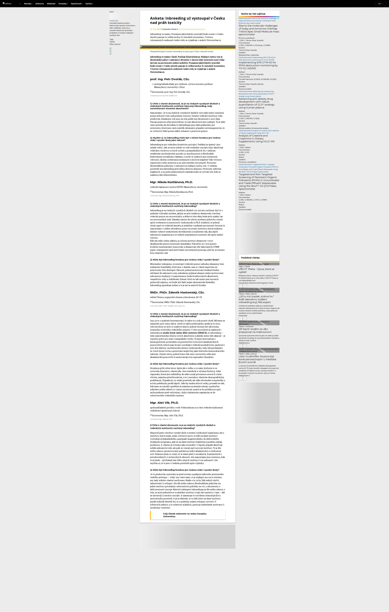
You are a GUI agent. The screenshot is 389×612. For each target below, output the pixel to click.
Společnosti (76, 4)
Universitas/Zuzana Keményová (192, 29)
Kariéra (89, 4)
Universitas (114, 21)
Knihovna (40, 4)
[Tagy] (241, 286)
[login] (385, 4)
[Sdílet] (245, 286)
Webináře (51, 4)
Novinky (28, 4)
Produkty (63, 4)
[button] (123, 48)
